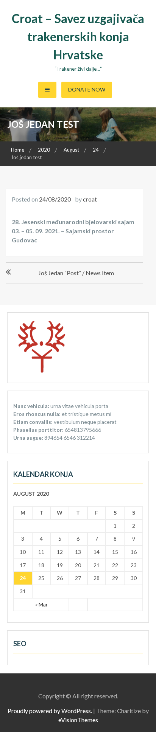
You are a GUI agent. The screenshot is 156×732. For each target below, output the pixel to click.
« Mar (41, 604)
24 (23, 578)
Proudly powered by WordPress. (50, 710)
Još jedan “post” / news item (76, 272)
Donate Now (86, 89)
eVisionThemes (78, 719)
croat (90, 199)
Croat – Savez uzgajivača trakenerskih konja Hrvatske (78, 36)
